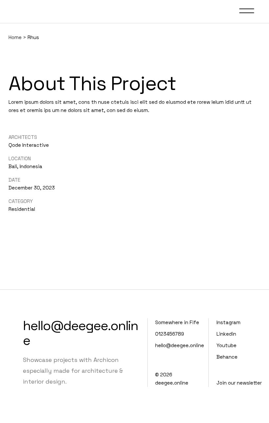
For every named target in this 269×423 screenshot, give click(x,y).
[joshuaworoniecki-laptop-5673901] (9, 55)
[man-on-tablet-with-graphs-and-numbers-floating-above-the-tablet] (13, 55)
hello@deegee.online (80, 333)
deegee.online (171, 383)
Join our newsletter (239, 383)
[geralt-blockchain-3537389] (14, 55)
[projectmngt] (11, 55)
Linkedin (226, 334)
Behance (227, 357)
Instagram (228, 322)
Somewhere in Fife (177, 322)
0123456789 (169, 334)
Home (15, 37)
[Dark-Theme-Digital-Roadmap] (10, 55)
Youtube (227, 345)
